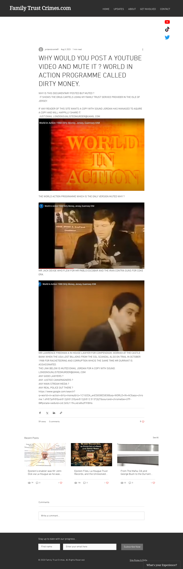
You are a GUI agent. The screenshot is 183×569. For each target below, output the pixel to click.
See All (156, 438)
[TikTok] (167, 30)
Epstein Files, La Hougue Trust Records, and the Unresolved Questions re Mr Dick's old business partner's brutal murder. (91, 473)
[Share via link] (61, 412)
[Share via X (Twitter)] (47, 412)
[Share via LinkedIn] (54, 412)
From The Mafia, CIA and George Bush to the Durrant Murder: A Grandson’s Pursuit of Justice (137, 473)
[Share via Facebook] (40, 412)
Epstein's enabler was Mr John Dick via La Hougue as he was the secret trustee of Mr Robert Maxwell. (45, 473)
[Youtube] (167, 22)
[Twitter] (167, 37)
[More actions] (142, 49)
